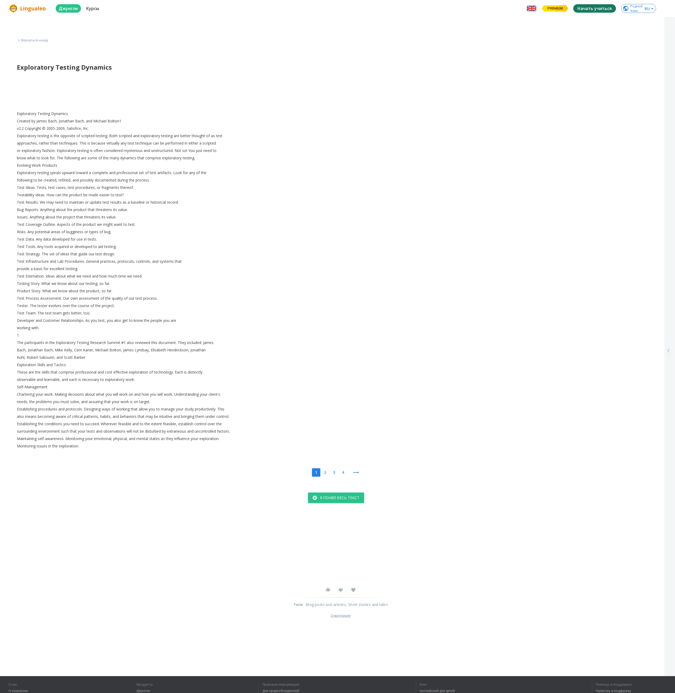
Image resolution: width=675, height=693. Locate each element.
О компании (18, 691)
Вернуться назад (34, 40)
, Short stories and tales (367, 604)
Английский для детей (437, 691)
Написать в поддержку (613, 691)
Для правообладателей (280, 691)
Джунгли (143, 691)
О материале (341, 616)
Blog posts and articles (326, 604)
